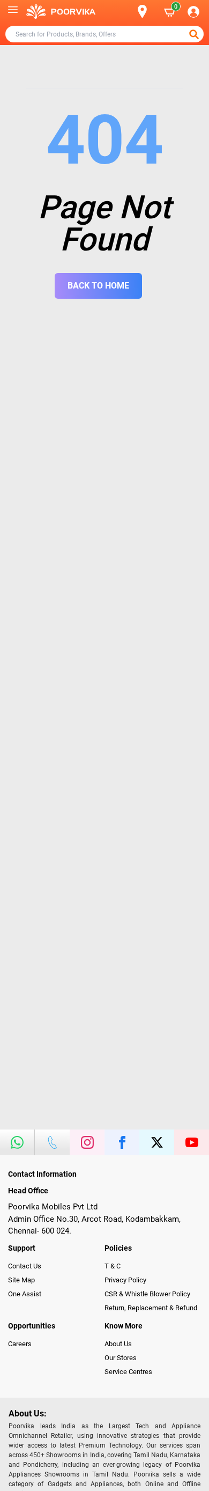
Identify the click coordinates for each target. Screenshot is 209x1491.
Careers (20, 1344)
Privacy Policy (125, 1280)
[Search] (124, 11)
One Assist (24, 1294)
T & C (112, 1266)
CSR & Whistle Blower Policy (147, 1294)
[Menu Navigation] (12, 11)
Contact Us (24, 1266)
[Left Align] (195, 34)
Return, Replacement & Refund (150, 1308)
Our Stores (120, 1358)
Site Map (21, 1280)
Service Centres (128, 1372)
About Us (118, 1344)
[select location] (147, 11)
